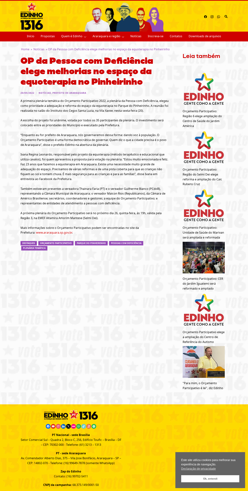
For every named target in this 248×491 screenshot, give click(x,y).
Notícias (135, 36)
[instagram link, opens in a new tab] (212, 16)
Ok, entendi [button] (210, 478)
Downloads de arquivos (205, 36)
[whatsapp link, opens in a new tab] (218, 16)
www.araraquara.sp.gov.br (54, 233)
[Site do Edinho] (32, 16)
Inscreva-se (155, 36)
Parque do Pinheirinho (91, 243)
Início (30, 36)
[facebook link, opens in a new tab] (205, 16)
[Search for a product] (226, 16)
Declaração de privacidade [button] (198, 468)
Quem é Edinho (71, 36)
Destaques (28, 243)
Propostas (48, 36)
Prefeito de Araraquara (69, 92)
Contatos (176, 36)
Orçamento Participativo (56, 243)
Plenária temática (34, 248)
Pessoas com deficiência (126, 243)
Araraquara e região (106, 36)
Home (25, 49)
